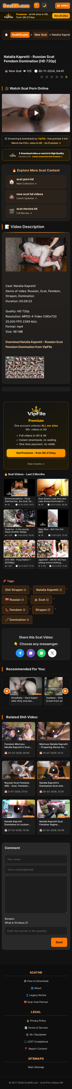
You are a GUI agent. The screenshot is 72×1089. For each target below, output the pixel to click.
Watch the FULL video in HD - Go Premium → (36, 143)
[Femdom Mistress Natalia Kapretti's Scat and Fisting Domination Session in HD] (18, 731)
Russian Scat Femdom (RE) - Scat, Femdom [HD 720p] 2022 (16, 784)
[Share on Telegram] (20, 653)
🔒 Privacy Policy (36, 1020)
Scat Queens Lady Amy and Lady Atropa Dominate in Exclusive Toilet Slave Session (52, 500)
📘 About (36, 988)
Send (59, 942)
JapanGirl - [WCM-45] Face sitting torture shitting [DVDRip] (52, 561)
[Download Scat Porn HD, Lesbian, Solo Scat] (16, 5)
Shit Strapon (14, 590)
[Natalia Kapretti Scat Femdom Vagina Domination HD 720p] (53, 809)
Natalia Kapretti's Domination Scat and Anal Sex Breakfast (51, 784)
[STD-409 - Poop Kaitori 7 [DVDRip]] (19, 548)
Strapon (41, 610)
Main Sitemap (36, 1067)
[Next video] (65, 691)
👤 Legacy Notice (36, 995)
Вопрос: (10, 918)
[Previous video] (7, 691)
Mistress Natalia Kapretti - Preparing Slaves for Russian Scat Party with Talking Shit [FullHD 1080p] (53, 746)
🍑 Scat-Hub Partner (36, 1001)
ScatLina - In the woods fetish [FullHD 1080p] (17, 530)
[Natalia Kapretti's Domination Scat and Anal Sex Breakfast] (53, 770)
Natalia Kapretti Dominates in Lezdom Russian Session (16, 823)
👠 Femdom (13, 610)
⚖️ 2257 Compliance (36, 1041)
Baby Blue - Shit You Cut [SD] (50, 530)
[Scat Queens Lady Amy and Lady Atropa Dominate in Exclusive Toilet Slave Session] (53, 487)
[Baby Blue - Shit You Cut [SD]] (53, 518)
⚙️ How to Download (36, 981)
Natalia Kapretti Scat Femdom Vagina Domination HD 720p (51, 823)
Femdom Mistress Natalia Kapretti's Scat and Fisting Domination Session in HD (17, 746)
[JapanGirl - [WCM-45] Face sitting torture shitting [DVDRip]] (53, 548)
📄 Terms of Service (36, 1027)
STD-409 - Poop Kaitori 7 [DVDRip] (18, 561)
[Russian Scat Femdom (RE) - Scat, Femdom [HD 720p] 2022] (18, 770)
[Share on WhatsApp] (41, 653)
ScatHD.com (20, 34)
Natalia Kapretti (47, 590)
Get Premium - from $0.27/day (36, 452)
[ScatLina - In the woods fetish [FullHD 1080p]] (19, 518)
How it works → (36, 463)
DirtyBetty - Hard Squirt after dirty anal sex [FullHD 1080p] (24, 700)
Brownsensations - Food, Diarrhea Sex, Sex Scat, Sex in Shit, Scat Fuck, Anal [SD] (19, 500)
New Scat (41, 34)
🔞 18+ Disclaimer (36, 1034)
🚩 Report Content (36, 1048)
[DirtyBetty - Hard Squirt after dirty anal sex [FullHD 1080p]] (26, 686)
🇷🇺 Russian (13, 599)
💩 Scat (39, 599)
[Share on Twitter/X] (52, 653)
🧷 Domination (15, 619)
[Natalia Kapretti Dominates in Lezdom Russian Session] (18, 809)
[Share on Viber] (30, 653)
